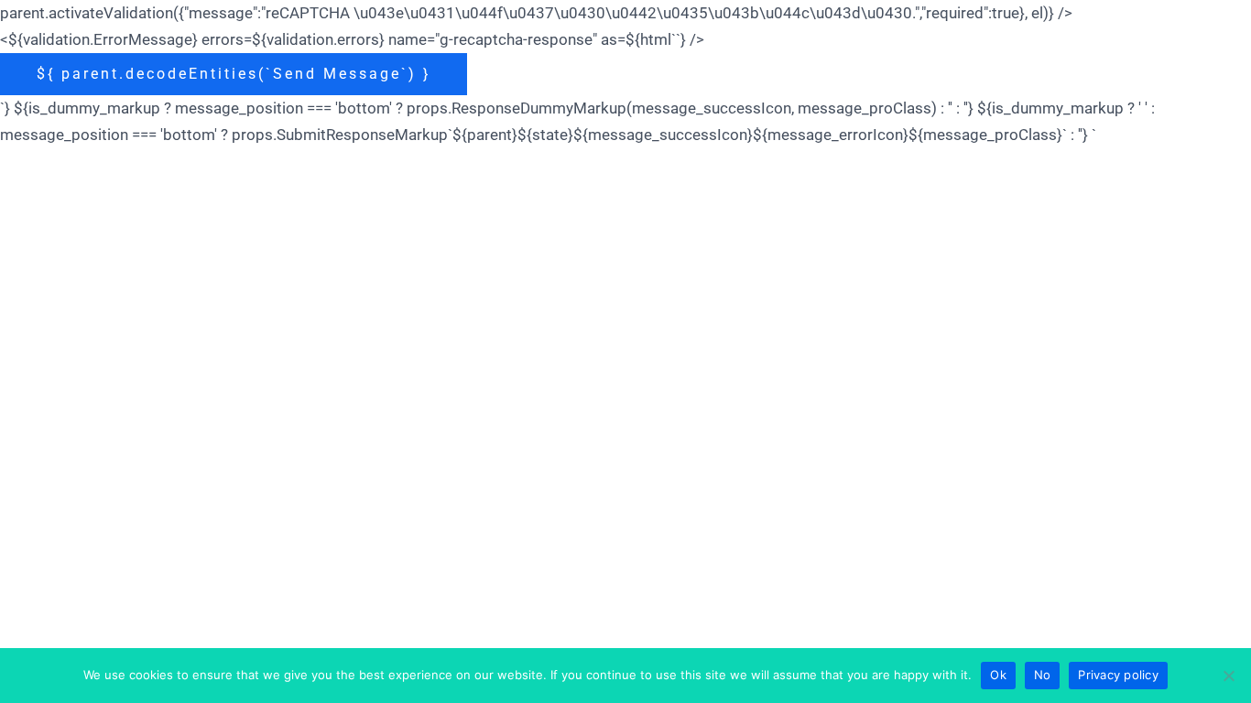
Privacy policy (1118, 674)
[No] (1228, 675)
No (1042, 674)
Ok (998, 674)
